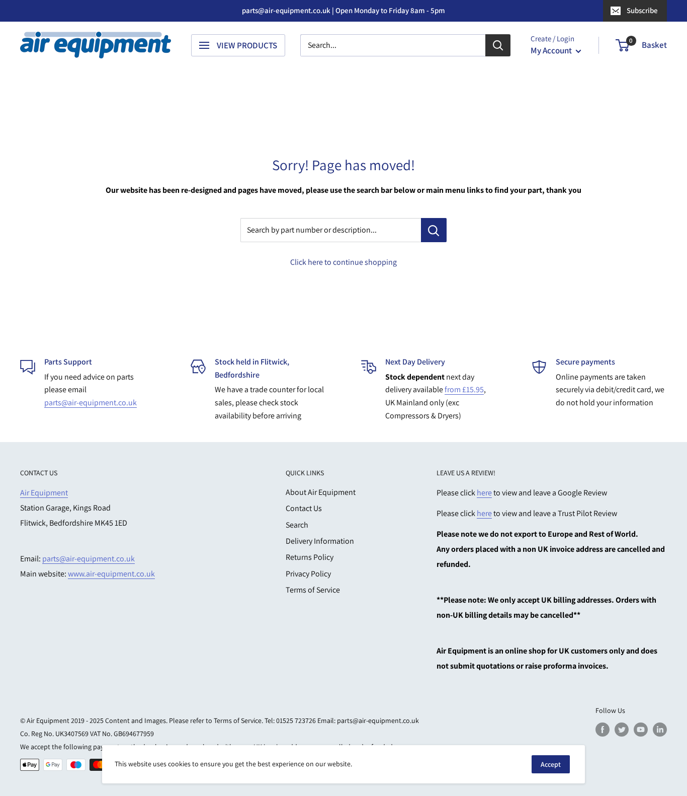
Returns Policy (309, 557)
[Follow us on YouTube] (641, 729)
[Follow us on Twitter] (622, 729)
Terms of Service (313, 590)
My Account (552, 50)
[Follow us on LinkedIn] (660, 729)
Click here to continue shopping (343, 262)
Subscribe (642, 10)
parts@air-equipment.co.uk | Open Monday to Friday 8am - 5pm (343, 10)
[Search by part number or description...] (434, 230)
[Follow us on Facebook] (602, 729)
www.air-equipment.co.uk (111, 573)
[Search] (497, 45)
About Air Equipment (321, 492)
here (484, 492)
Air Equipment (44, 492)
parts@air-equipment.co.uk (90, 402)
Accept (551, 764)
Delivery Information (320, 541)
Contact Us (304, 508)
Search (297, 525)
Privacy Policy (308, 573)
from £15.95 (464, 389)
